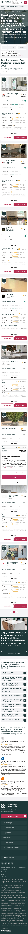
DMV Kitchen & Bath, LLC (13, 496)
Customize (13, 482)
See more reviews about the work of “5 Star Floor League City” (13, 753)
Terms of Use (4, 871)
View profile (7, 137)
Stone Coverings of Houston (12, 362)
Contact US (4, 876)
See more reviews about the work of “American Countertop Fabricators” (14, 794)
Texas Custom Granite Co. (10, 161)
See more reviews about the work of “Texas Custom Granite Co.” (13, 773)
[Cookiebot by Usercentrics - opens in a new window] (19, 451)
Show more (4, 41)
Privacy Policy (4, 869)
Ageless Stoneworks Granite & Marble (12, 563)
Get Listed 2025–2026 (14, 653)
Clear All (21, 55)
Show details (19, 473)
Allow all (14, 477)
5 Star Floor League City (12, 94)
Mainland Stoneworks (9, 428)
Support (3, 874)
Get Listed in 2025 (12, 816)
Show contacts (20, 137)
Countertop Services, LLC (10, 295)
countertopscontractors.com (8, 897)
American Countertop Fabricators (10, 229)
